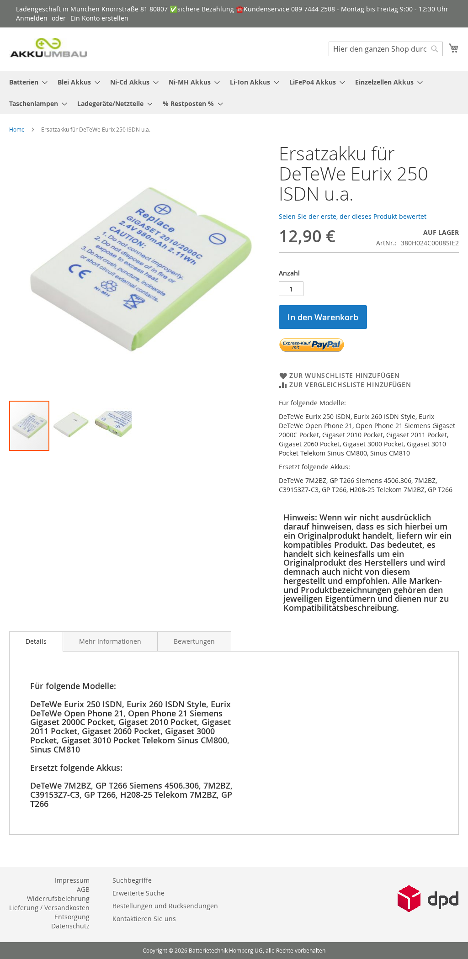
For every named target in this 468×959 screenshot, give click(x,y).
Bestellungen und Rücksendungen (165, 905)
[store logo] (48, 49)
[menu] (234, 92)
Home (17, 129)
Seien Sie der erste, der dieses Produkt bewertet (352, 216)
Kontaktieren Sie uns (144, 918)
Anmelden (32, 18)
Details (36, 641)
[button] (70, 426)
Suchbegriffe (132, 880)
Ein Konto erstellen (99, 18)
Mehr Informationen (110, 641)
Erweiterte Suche (138, 893)
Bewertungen (194, 641)
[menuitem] (26, 82)
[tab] (36, 641)
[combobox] (386, 49)
